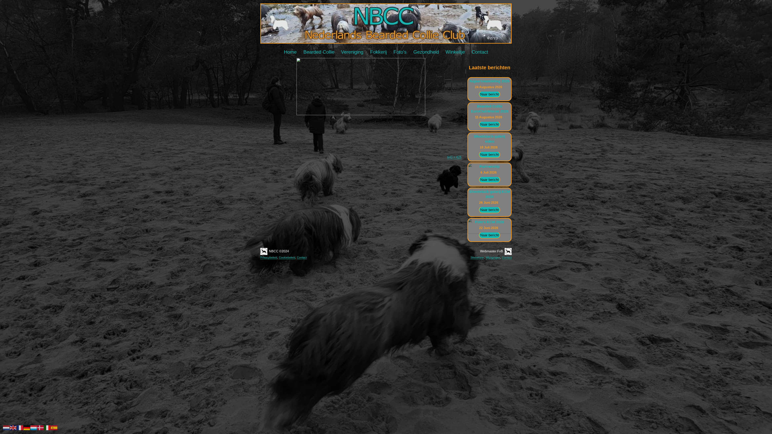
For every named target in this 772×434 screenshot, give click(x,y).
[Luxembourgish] (33, 427)
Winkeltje (455, 52)
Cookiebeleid (287, 257)
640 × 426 (454, 157)
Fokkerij (378, 52)
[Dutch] (6, 427)
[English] (13, 427)
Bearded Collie (318, 52)
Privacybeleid (268, 257)
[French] (20, 427)
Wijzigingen (493, 257)
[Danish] (40, 427)
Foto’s (400, 52)
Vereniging (352, 52)
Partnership (489, 167)
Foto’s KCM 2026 (489, 222)
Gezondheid (426, 52)
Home (290, 52)
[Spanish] (54, 427)
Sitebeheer (477, 257)
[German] (27, 427)
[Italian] (47, 427)
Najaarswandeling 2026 (489, 81)
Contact (480, 52)
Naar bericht (489, 94)
